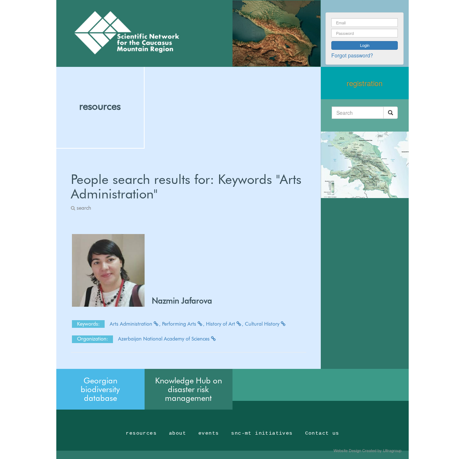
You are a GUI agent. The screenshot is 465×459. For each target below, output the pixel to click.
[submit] (390, 112)
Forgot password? (352, 55)
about (177, 433)
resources (100, 106)
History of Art (221, 324)
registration (365, 83)
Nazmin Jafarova (182, 300)
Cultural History (263, 324)
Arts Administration (132, 324)
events (208, 433)
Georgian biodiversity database (100, 389)
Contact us (322, 433)
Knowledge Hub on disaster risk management (188, 389)
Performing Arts (180, 324)
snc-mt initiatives (261, 433)
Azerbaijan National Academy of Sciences (164, 339)
